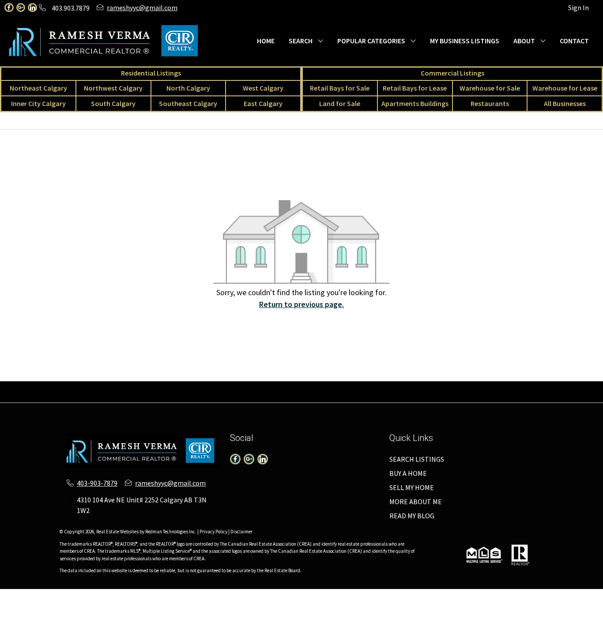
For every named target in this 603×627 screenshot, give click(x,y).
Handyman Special (492, 397)
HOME (266, 40)
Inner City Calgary (38, 103)
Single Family (26, 386)
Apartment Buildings (289, 397)
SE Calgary (378, 386)
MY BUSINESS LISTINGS (464, 40)
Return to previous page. (301, 304)
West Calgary (263, 88)
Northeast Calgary (38, 88)
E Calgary (414, 386)
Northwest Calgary (113, 88)
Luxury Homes (391, 397)
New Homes (346, 397)
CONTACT (574, 40)
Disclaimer (241, 531)
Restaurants (490, 103)
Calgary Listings (226, 397)
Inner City (306, 386)
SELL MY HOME (411, 487)
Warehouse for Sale (490, 88)
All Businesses (565, 103)
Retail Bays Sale (459, 386)
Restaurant (135, 397)
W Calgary (270, 386)
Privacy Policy (213, 531)
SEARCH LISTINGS (416, 459)
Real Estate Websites (117, 531)
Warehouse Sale (573, 386)
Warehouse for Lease (564, 88)
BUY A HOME (408, 473)
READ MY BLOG (411, 515)
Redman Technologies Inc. (171, 531)
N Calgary (233, 386)
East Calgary (263, 103)
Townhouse (70, 386)
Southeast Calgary (188, 103)
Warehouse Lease (40, 397)
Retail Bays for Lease (415, 88)
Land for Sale (339, 103)
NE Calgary (154, 386)
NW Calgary (194, 386)
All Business (177, 397)
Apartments (112, 386)
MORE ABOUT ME (415, 501)
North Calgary (188, 88)
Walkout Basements (557, 397)
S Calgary (341, 386)
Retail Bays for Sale (339, 88)
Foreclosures (438, 397)
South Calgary (113, 103)
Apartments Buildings (414, 103)
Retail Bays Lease (516, 386)
